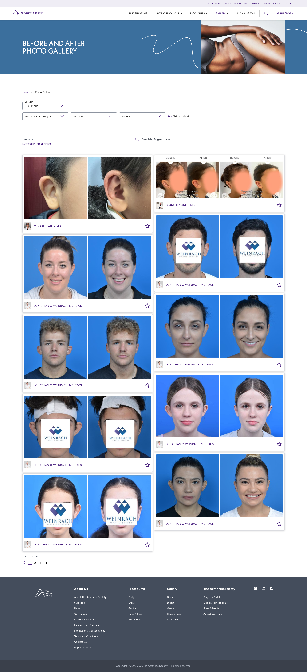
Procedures (197, 13)
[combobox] (142, 139)
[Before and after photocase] (88, 187)
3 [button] (40, 562)
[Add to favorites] (147, 226)
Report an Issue (82, 647)
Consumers (214, 3)
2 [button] (35, 562)
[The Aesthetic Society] (33, 12)
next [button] (51, 562)
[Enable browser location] (63, 106)
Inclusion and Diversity (86, 625)
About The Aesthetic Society (90, 597)
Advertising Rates (213, 614)
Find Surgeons (138, 13)
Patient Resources (168, 13)
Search (266, 13)
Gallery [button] (172, 588)
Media (255, 3)
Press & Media (211, 608)
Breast (131, 602)
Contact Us (80, 642)
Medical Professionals (236, 3)
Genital (132, 608)
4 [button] (46, 562)
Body (131, 597)
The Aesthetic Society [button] (219, 588)
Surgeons (79, 602)
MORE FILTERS (181, 116)
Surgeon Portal (211, 597)
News (289, 3)
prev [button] (24, 562)
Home (25, 92)
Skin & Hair (134, 619)
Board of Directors (84, 619)
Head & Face (135, 614)
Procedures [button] (136, 588)
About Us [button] (81, 588)
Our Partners (81, 614)
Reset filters (44, 143)
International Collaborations (89, 630)
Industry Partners (272, 3)
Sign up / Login (284, 13)
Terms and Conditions (86, 636)
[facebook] (271, 588)
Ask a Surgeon (246, 13)
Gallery (220, 13)
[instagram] (255, 588)
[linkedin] (263, 588)
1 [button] (29, 562)
